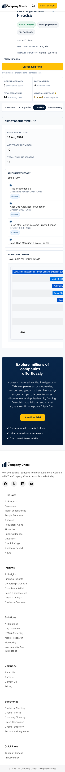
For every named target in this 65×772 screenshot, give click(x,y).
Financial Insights (14, 578)
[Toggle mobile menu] (62, 5)
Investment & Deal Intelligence (14, 649)
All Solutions (11, 623)
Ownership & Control (16, 583)
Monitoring (10, 642)
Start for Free (47, 5)
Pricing (8, 686)
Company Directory (15, 717)
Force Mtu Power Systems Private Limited (33, 225)
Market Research (14, 637)
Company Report (14, 548)
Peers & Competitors (16, 593)
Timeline (39, 107)
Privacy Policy (12, 757)
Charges (9, 520)
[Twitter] (14, 484)
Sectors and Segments (17, 731)
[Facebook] (5, 484)
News (8, 552)
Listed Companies (14, 722)
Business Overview (15, 602)
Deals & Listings (13, 597)
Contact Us (11, 681)
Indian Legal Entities (15, 510)
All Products (11, 501)
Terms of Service (14, 753)
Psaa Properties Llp (20, 188)
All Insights (10, 574)
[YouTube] (31, 484)
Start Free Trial (32, 417)
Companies (25, 107)
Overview (10, 107)
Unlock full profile (32, 66)
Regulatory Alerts (14, 524)
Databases (10, 506)
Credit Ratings (12, 543)
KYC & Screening (14, 633)
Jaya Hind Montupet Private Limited (29, 243)
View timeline (12, 58)
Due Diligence (12, 628)
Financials (10, 529)
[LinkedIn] (23, 484)
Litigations (10, 538)
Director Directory (14, 726)
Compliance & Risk (15, 588)
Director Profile (13, 712)
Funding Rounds (14, 533)
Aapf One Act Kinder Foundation (27, 206)
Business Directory (15, 708)
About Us (10, 672)
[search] (33, 5)
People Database (14, 515)
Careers (9, 677)
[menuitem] (10, 107)
